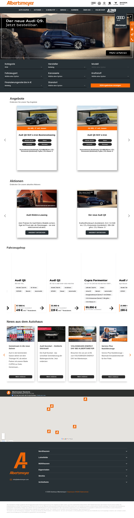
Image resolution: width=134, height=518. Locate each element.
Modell (95, 64)
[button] (67, 36)
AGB (77, 492)
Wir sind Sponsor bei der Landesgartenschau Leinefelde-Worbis (113, 348)
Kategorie (10, 64)
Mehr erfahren (21, 377)
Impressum (71, 492)
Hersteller (53, 64)
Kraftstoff (96, 73)
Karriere (74, 10)
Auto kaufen (24, 10)
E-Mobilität (50, 10)
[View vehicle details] (7, 308)
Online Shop (100, 10)
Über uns (86, 10)
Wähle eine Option (12, 76)
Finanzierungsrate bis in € (18, 82)
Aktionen (37, 10)
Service (63, 10)
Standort (52, 82)
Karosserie (53, 73)
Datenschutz (84, 492)
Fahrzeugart (11, 73)
